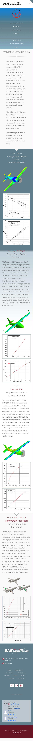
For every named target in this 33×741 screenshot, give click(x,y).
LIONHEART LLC (16, 733)
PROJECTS (20, 673)
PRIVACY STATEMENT (16, 694)
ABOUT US (18, 670)
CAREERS (11, 678)
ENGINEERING (9, 673)
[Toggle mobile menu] (30, 3)
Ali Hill (10, 711)
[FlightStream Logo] (16, 10)
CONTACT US (21, 678)
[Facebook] (12, 685)
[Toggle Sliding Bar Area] (31, 1)
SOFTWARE (7, 675)
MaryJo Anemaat (12, 717)
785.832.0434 (8, 663)
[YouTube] (16, 685)
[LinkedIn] (21, 685)
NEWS (15, 675)
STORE (23, 675)
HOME (9, 670)
